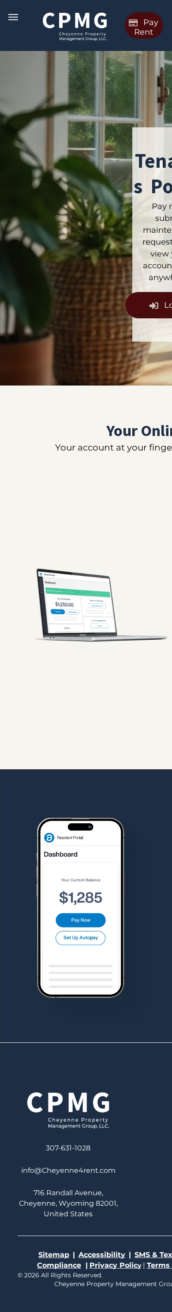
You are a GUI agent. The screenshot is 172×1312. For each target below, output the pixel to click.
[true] (68, 1090)
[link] (68, 1148)
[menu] (13, 17)
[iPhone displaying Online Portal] (80, 793)
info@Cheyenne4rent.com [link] (68, 1170)
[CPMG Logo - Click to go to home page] (74, 12)
